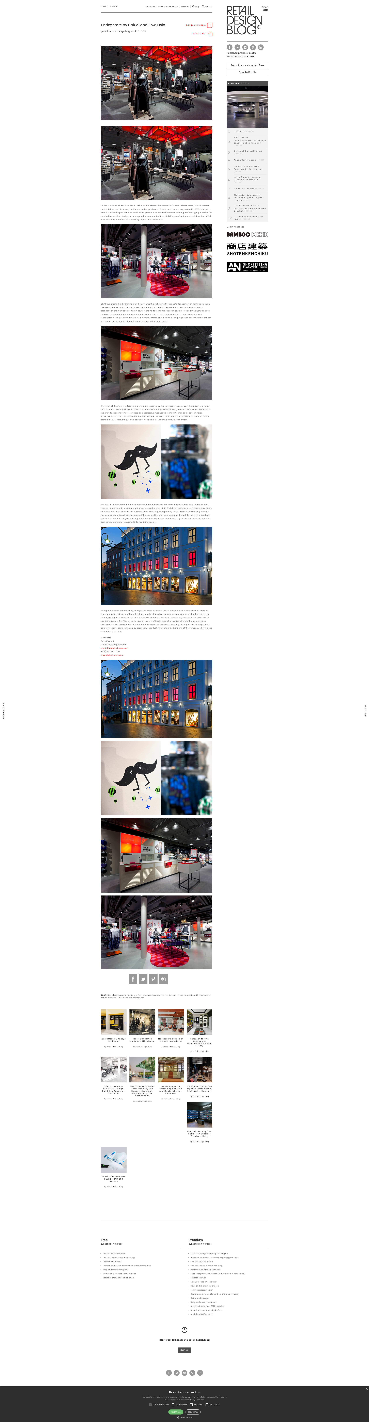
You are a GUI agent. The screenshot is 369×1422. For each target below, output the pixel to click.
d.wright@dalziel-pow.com (114, 648)
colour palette (120, 995)
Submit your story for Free (247, 65)
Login (104, 6)
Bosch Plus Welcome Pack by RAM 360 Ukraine (114, 1179)
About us (150, 6)
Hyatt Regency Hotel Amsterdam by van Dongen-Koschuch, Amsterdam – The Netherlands (142, 1091)
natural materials (108, 998)
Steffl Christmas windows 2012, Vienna (142, 1040)
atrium (110, 995)
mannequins (204, 995)
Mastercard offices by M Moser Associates (171, 1040)
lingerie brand (190, 995)
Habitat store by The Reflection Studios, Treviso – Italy (199, 1133)
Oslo (120, 998)
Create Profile (247, 72)
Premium (185, 6)
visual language (136, 998)
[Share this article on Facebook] (133, 979)
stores (125, 998)
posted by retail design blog (115, 31)
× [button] (366, 1389)
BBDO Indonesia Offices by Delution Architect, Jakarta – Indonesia (170, 1090)
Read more (200, 1400)
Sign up (184, 1350)
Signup (113, 6)
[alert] (184, 1404)
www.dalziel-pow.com (112, 655)
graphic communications (164, 995)
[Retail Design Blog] (247, 21)
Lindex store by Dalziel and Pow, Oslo (133, 25)
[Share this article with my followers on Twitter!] (143, 979)
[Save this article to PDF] (163, 979)
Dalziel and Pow (134, 995)
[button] (150, 1405)
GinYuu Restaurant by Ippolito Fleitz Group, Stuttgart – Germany (199, 1088)
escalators (147, 995)
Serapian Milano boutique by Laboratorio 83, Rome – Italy (199, 1042)
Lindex (180, 995)
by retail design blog (113, 1046)
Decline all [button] (193, 1412)
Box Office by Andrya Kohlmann (114, 1040)
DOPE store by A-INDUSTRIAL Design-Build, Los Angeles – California (113, 1090)
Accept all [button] (176, 1412)
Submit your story (168, 6)
